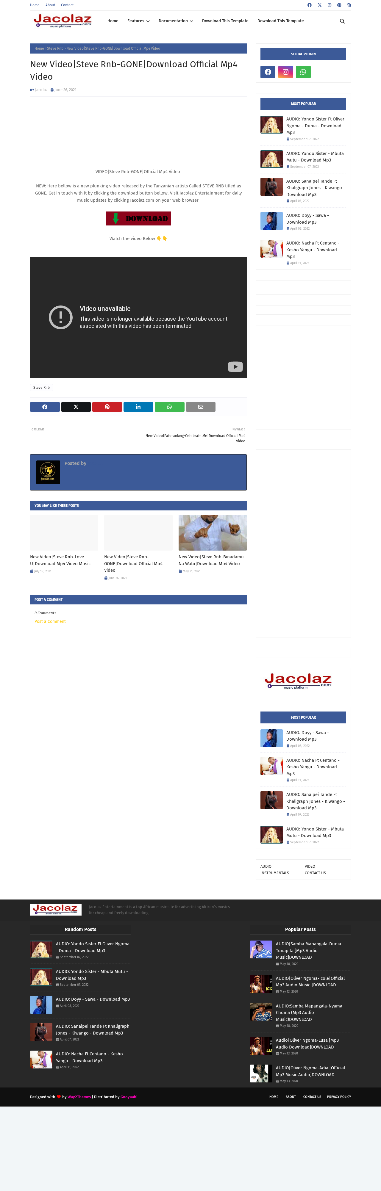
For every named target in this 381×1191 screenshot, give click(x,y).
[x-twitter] (319, 5)
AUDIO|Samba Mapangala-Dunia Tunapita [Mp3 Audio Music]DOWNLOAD (308, 950)
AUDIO (265, 866)
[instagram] (329, 5)
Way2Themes (79, 1097)
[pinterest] (339, 5)
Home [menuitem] (112, 20)
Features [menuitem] (135, 20)
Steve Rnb (55, 48)
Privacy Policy (339, 1097)
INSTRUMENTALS (274, 873)
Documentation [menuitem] (173, 20)
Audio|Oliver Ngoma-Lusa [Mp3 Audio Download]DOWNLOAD (307, 1044)
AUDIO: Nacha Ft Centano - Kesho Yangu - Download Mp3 (313, 249)
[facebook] (309, 5)
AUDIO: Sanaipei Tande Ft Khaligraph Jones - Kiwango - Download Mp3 (315, 187)
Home (35, 5)
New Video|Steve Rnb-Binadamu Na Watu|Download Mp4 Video (211, 560)
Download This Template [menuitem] (225, 20)
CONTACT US (315, 873)
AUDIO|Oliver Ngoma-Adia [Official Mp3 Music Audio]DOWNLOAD (310, 1071)
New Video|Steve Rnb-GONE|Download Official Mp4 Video (133, 563)
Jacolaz (41, 89)
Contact (67, 5)
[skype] (348, 5)
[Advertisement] (320, 371)
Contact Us (312, 1097)
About (50, 5)
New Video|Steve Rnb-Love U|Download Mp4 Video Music (60, 560)
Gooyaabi (129, 1097)
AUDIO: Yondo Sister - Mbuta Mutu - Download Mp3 (315, 157)
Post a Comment (50, 621)
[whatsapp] (303, 72)
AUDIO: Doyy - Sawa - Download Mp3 (307, 219)
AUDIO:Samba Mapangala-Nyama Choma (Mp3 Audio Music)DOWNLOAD (309, 1012)
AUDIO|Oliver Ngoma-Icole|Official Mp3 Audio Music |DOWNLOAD (310, 982)
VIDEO (310, 866)
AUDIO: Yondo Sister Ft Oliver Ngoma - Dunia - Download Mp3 (315, 125)
